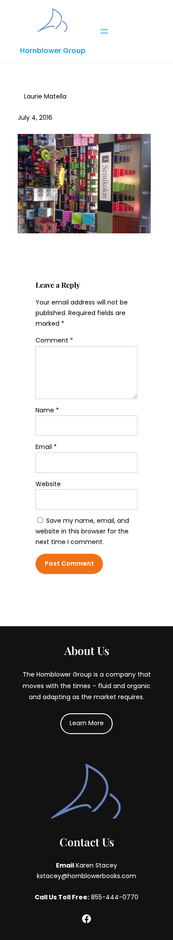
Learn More (87, 723)
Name (47, 410)
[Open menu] (104, 31)
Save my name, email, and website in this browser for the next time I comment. (82, 531)
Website (48, 484)
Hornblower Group (53, 51)
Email (46, 446)
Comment (54, 340)
